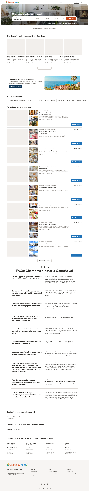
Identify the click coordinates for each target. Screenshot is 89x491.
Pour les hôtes (70, 471)
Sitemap (78, 486)
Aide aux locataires (53, 471)
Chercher (71, 18)
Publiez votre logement (60, 2)
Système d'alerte (49, 488)
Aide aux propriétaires (53, 473)
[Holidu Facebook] (47, 484)
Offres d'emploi (33, 471)
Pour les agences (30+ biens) (73, 473)
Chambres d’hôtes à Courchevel (70, 23)
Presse (50, 475)
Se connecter (70, 2)
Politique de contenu (70, 486)
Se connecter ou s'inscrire (15, 86)
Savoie (60, 23)
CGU (57, 486)
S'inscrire (77, 2)
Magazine (32, 475)
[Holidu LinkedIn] (44, 484)
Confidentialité (62, 486)
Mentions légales (50, 486)
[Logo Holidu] (12, 2)
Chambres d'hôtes (51, 23)
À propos (32, 473)
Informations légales (40, 488)
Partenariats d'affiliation (54, 477)
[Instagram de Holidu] (42, 484)
